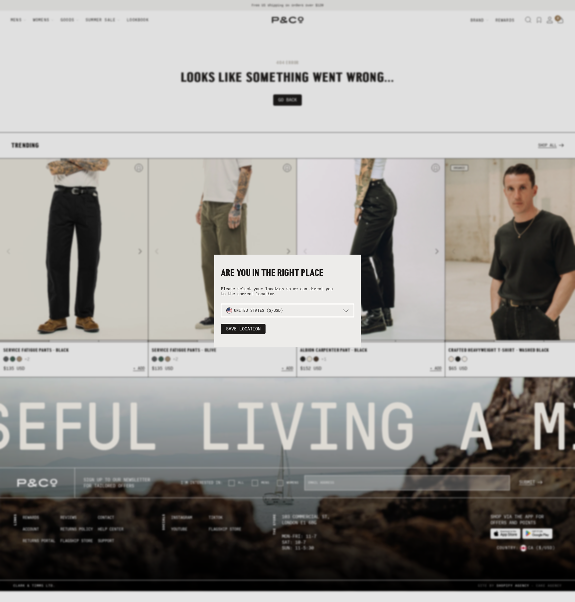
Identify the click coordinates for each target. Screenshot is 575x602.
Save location (243, 328)
